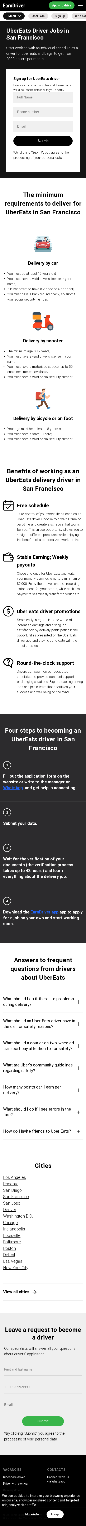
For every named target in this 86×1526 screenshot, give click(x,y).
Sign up (60, 16)
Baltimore (12, 1241)
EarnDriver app (44, 912)
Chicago (10, 1222)
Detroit (9, 1254)
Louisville (11, 1235)
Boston (9, 1248)
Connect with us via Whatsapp (58, 1479)
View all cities (16, 1291)
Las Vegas (12, 1261)
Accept (55, 1514)
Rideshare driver (14, 1477)
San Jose (11, 1203)
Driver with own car (16, 1483)
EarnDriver (14, 5)
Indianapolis (14, 1229)
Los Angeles (14, 1177)
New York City (15, 1267)
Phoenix (10, 1183)
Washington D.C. (18, 1216)
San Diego (12, 1190)
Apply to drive (61, 5)
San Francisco (16, 1196)
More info (32, 1514)
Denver (9, 1209)
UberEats (38, 16)
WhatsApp (13, 787)
